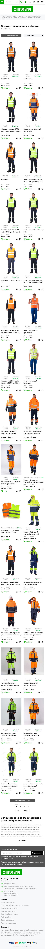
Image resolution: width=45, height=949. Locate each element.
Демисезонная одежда (9, 908)
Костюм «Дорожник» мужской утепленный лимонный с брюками (8, 735)
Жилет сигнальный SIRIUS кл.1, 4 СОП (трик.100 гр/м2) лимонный (33, 181)
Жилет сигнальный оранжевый (30, 332)
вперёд (26, 810)
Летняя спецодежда (8, 902)
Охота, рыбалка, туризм (9, 914)
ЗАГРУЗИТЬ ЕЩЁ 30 (22, 801)
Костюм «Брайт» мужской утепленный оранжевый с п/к (11, 634)
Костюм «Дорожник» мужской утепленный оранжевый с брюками (31, 735)
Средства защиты (7, 920)
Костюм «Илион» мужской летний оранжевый (33, 785)
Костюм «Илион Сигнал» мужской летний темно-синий (9, 785)
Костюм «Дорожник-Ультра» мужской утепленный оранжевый (32, 684)
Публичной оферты (7, 858)
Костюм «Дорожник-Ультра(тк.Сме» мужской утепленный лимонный (10, 684)
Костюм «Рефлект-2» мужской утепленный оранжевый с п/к (9, 432)
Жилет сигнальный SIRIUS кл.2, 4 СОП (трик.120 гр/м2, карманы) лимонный (10, 130)
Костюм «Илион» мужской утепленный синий (33, 583)
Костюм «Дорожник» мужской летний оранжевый (34, 481)
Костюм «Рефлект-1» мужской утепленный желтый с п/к (31, 533)
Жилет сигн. (5, 79)
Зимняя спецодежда (8, 911)
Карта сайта (29, 946)
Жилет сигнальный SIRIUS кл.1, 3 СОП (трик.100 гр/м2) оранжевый (10, 332)
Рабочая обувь (6, 917)
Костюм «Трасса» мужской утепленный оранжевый (33, 634)
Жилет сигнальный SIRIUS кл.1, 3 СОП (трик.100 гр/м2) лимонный (33, 281)
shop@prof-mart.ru (10, 884)
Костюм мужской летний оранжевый (32, 130)
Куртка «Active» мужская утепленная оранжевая (32, 432)
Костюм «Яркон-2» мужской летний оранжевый (11, 483)
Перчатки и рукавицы (8, 923)
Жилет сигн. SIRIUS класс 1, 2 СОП (34, 231)
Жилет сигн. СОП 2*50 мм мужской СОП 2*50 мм (10, 531)
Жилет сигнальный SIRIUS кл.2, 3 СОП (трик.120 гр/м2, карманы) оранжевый (10, 584)
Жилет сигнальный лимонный (30, 382)
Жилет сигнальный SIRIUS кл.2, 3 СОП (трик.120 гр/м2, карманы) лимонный (10, 231)
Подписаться (37, 853)
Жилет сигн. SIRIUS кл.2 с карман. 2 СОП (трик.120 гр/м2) (10, 382)
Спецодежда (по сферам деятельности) (15, 905)
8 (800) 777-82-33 (9, 879)
